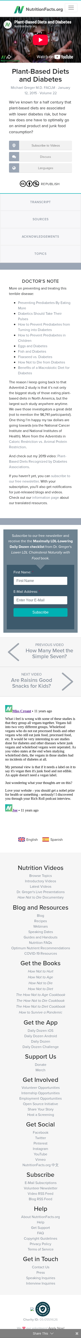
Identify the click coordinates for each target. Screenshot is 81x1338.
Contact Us (40, 1266)
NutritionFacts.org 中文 (40, 1164)
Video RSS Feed (40, 1193)
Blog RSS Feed (40, 1198)
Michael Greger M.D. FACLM (33, 87)
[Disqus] (40, 759)
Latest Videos (40, 886)
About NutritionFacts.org (40, 1216)
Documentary (41, 897)
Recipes (40, 920)
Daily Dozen (40, 1041)
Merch (40, 1069)
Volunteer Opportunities (41, 1087)
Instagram (40, 1148)
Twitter (40, 1137)
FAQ (40, 1232)
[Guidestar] (32, 1308)
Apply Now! (56, 1328)
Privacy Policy (40, 1243)
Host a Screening (40, 1114)
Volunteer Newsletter (40, 1188)
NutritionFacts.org (44, 9)
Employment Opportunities (40, 1098)
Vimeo (40, 1159)
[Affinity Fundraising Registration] (43, 1308)
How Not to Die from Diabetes (41, 362)
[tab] (40, 202)
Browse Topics (40, 875)
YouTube (40, 1154)
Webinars (40, 926)
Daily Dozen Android (40, 1035)
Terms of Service (41, 1249)
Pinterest (40, 1143)
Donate (40, 1064)
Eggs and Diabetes (32, 345)
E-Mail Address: (27, 591)
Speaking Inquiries (40, 1277)
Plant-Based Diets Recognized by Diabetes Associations (38, 461)
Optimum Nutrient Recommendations (40, 947)
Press (40, 1272)
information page (45, 497)
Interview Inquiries (40, 1283)
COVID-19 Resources (40, 953)
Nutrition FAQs (40, 942)
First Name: (23, 572)
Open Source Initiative (40, 1103)
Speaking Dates (40, 931)
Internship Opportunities (40, 1092)
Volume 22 (48, 92)
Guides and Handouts (40, 937)
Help (40, 1222)
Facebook (40, 1132)
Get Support (40, 1227)
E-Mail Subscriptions (40, 1182)
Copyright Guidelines (40, 1238)
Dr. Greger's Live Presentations (41, 891)
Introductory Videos (40, 880)
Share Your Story (41, 1109)
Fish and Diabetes (32, 351)
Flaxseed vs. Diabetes (35, 356)
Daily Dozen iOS (40, 1030)
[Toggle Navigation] (71, 7)
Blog (40, 915)
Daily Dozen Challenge (40, 1046)
